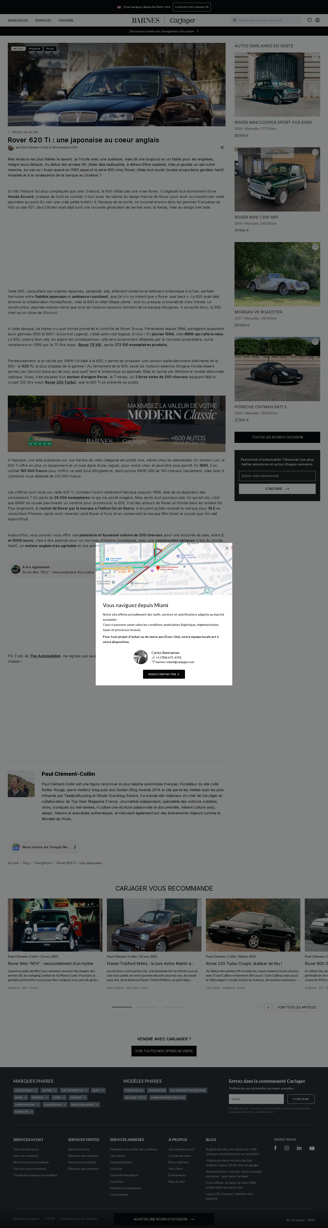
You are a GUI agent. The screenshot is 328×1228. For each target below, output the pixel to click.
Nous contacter (162, 674)
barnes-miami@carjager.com (175, 662)
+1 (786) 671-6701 (169, 657)
